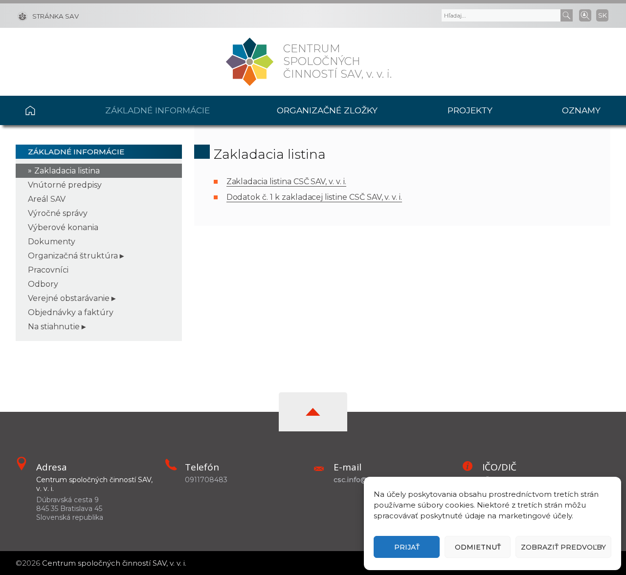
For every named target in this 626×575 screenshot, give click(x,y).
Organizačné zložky (327, 110)
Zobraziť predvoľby (563, 547)
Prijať (407, 547)
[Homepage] (249, 62)
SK (602, 15)
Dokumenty (51, 241)
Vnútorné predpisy (65, 185)
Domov (48, 110)
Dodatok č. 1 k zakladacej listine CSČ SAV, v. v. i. (314, 197)
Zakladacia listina (67, 170)
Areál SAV (47, 199)
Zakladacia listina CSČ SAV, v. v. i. (286, 181)
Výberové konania (63, 227)
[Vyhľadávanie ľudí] (585, 15)
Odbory (43, 284)
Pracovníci (48, 270)
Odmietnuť (478, 547)
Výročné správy (58, 213)
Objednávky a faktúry (70, 312)
